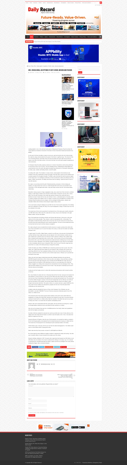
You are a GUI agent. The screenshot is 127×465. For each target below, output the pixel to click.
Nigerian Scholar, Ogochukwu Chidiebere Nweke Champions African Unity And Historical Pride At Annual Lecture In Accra (68, 87)
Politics (40, 2)
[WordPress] (99, 5)
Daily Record (32, 72)
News (31, 2)
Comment (30, 385)
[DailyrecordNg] (41, 9)
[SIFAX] (63, 24)
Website (30, 408)
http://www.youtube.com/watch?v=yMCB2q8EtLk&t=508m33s (49, 330)
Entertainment (50, 2)
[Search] (101, 3)
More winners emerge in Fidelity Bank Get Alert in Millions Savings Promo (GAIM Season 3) (65, 376)
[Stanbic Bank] (63, 53)
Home (27, 2)
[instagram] (101, 5)
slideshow (48, 72)
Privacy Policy (78, 2)
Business (35, 2)
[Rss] (95, 5)
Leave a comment (56, 72)
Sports (44, 2)
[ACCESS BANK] (51, 354)
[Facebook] (96, 5)
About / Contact (71, 2)
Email (29, 403)
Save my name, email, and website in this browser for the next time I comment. (47, 412)
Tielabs (100, 462)
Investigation (63, 2)
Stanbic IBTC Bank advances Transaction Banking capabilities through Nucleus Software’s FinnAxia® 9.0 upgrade (57, 41)
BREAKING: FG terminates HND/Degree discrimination (36, 374)
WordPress (90, 462)
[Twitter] (98, 5)
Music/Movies (57, 2)
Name (30, 398)
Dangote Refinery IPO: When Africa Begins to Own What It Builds (67, 102)
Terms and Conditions (86, 2)
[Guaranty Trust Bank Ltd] (63, 427)
